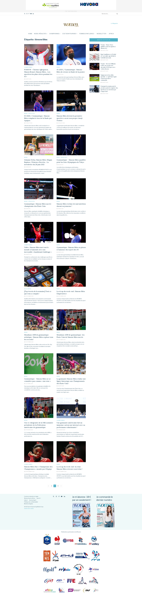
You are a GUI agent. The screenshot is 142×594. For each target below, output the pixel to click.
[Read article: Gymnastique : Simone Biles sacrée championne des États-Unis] (38, 188)
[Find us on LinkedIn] (33, 13)
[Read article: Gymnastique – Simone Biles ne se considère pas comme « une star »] (38, 363)
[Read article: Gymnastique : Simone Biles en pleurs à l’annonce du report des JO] (71, 232)
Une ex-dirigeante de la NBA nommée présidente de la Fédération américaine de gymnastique (38, 425)
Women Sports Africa (29, 498)
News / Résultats (40, 33)
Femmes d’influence (86, 33)
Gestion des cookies (29, 508)
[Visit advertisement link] (71, 5)
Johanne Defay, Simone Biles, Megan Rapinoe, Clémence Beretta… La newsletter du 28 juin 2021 (38, 162)
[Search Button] (117, 13)
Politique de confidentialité (31, 502)
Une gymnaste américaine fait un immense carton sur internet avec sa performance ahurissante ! (71, 425)
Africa (111, 33)
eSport (26, 500)
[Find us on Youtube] (31, 13)
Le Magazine (114, 23)
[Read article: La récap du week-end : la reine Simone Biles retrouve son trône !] (71, 451)
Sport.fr (39, 498)
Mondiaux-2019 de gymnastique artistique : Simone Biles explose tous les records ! (38, 337)
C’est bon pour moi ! (69, 33)
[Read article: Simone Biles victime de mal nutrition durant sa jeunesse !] (71, 188)
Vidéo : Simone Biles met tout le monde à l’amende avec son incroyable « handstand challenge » (38, 249)
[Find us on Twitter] (24, 13)
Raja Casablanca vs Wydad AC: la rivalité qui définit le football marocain (108, 56)
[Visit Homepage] (71, 23)
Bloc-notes (27, 288)
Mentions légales (28, 503)
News (58, 67)
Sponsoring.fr (32, 500)
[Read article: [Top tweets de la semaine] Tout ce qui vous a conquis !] (38, 276)
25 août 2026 (104, 93)
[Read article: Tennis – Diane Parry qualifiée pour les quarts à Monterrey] (94, 47)
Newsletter (101, 33)
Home (30, 33)
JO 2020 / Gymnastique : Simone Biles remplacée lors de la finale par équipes (38, 118)
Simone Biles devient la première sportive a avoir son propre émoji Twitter (69, 118)
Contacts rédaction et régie (31, 496)
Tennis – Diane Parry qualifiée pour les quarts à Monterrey (108, 46)
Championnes (54, 33)
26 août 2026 (104, 50)
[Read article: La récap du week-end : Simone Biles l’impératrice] (71, 276)
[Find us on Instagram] (26, 13)
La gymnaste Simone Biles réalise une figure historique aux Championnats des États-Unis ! (71, 381)
